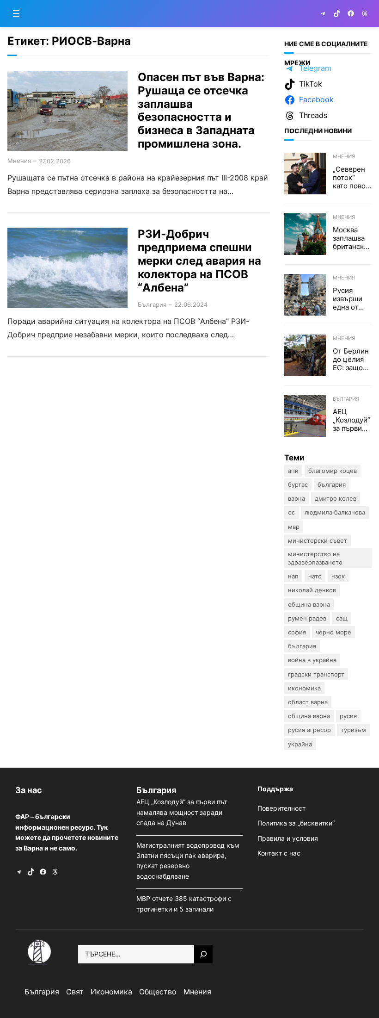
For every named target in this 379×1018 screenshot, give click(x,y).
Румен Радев (307, 618)
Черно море (333, 632)
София (297, 632)
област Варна (308, 702)
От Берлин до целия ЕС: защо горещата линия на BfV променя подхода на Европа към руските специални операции (352, 359)
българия (302, 646)
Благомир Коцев (332, 470)
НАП (293, 576)
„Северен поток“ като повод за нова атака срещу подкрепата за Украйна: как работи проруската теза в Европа (352, 177)
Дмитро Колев (335, 498)
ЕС (291, 512)
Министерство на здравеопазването (315, 558)
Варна (296, 498)
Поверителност (281, 808)
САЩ (342, 618)
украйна (300, 744)
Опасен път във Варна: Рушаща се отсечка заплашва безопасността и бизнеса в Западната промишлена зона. (201, 110)
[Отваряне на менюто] (16, 13)
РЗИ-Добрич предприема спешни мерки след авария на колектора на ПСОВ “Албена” (199, 261)
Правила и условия (287, 838)
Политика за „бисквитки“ (296, 823)
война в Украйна (312, 660)
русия (348, 716)
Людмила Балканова (335, 512)
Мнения (19, 160)
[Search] (203, 954)
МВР (294, 526)
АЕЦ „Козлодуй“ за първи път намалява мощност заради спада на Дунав (351, 420)
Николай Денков (312, 590)
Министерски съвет (317, 540)
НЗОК (338, 576)
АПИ (293, 470)
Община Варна (309, 604)
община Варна (309, 716)
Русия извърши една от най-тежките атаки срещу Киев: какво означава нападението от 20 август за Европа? (351, 298)
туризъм (353, 729)
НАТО (315, 576)
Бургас (298, 484)
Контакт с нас (278, 853)
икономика (304, 688)
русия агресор (309, 729)
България (152, 304)
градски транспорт (316, 674)
